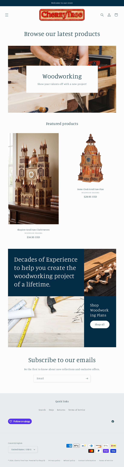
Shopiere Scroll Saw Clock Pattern (33, 229)
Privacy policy (54, 460)
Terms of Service (76, 409)
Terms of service (106, 460)
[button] (6, 14)
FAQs (51, 409)
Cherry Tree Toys (21, 460)
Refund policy (69, 460)
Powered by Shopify (37, 460)
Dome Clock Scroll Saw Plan (90, 189)
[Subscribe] (86, 378)
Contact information (87, 460)
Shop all (100, 324)
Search (42, 409)
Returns (61, 409)
